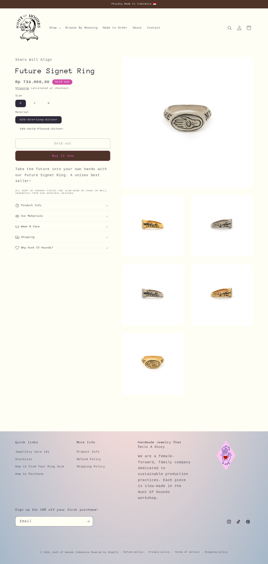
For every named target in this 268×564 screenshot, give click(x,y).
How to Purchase (29, 474)
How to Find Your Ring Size (40, 466)
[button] (55, 28)
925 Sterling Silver (41, 120)
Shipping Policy (91, 466)
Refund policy (133, 552)
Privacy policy (159, 552)
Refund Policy (89, 459)
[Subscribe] (88, 521)
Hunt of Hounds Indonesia (71, 552)
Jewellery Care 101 (32, 452)
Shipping (22, 88)
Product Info (88, 452)
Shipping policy (216, 552)
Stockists (23, 459)
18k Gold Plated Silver (43, 130)
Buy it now (63, 156)
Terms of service (187, 552)
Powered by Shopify (105, 552)
